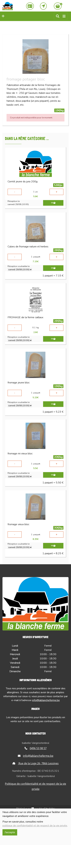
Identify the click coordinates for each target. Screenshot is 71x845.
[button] (2, 16)
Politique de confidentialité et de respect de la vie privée (35, 786)
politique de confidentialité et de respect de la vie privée (34, 825)
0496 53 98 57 (38, 748)
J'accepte (10, 832)
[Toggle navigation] (64, 16)
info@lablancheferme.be (46, 700)
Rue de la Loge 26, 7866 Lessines (38, 763)
